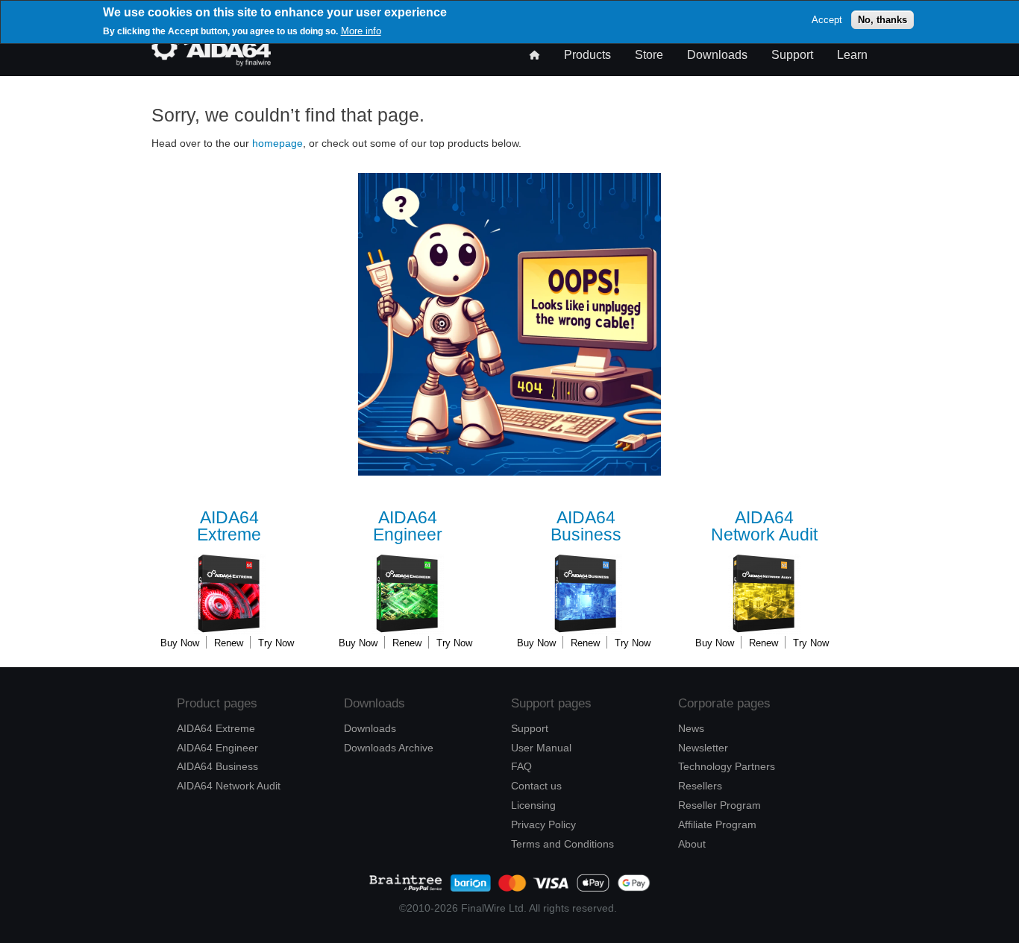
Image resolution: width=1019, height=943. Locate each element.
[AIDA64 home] (211, 62)
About (692, 844)
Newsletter (703, 748)
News (691, 728)
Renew (228, 643)
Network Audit (764, 526)
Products (587, 54)
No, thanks (882, 19)
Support (792, 54)
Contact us (536, 786)
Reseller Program (719, 805)
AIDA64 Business (217, 766)
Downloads (717, 54)
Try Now (276, 643)
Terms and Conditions (562, 844)
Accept (827, 19)
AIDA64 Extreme (216, 728)
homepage (277, 143)
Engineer (407, 526)
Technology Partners (726, 766)
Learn (852, 54)
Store (649, 54)
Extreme (229, 526)
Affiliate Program (717, 824)
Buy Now (179, 643)
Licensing (533, 805)
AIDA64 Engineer (217, 748)
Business (586, 526)
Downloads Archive (388, 748)
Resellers (700, 786)
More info (361, 31)
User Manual (541, 748)
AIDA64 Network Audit (228, 786)
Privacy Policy (543, 824)
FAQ (521, 766)
